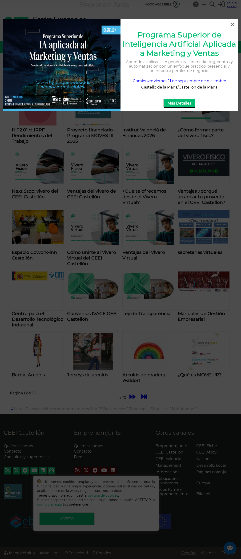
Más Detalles (179, 103)
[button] (232, 24)
